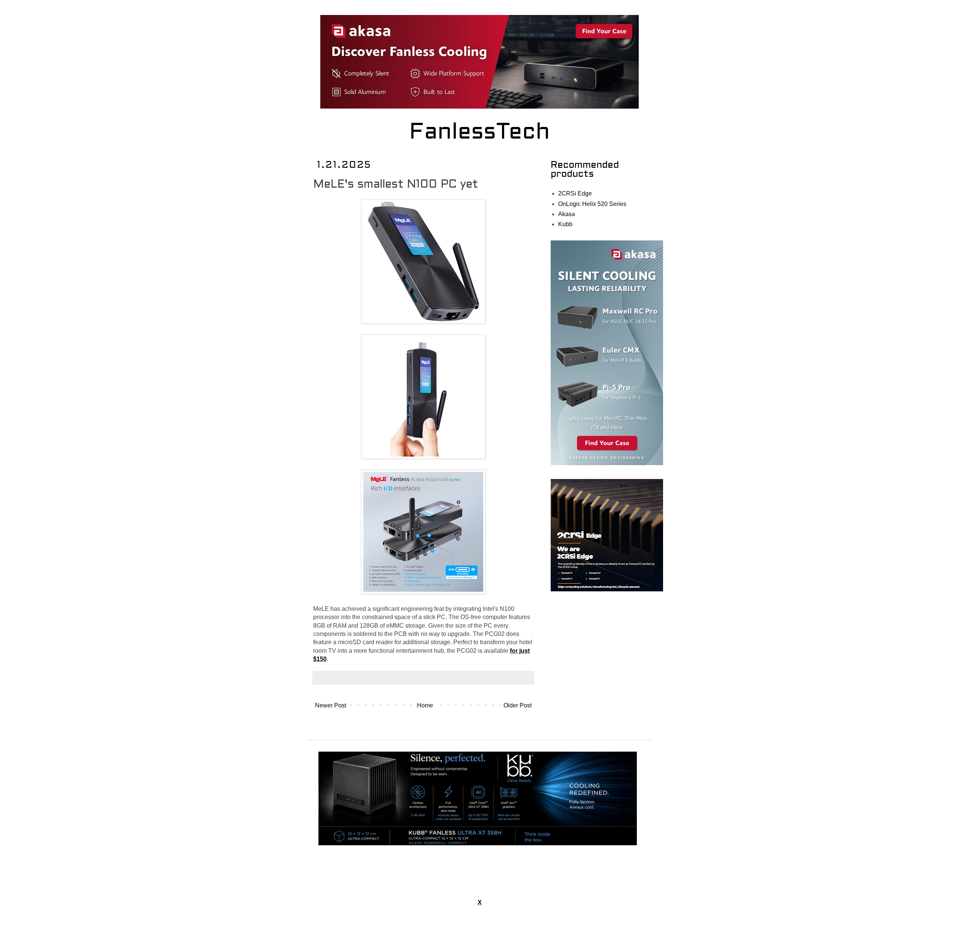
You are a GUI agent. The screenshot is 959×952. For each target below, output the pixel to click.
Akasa (566, 214)
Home (425, 705)
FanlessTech (479, 132)
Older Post (517, 705)
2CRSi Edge (575, 193)
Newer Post (330, 705)
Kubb (565, 224)
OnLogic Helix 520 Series (592, 204)
